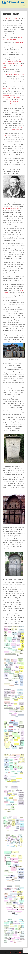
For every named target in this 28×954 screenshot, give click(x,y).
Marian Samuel (16, 129)
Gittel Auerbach (7, 88)
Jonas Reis (20, 127)
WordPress (21, 952)
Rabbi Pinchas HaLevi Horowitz (11, 208)
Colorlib (11, 952)
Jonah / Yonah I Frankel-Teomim (13, 107)
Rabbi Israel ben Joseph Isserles (11, 18)
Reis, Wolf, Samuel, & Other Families (13, 2)
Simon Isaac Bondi (9, 118)
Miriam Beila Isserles (8, 95)
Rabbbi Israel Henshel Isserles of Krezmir (13, 74)
